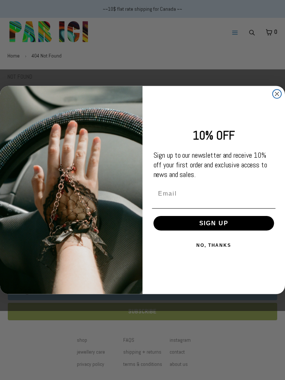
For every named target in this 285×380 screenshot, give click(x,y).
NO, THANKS (213, 245)
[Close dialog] (277, 93)
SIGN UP (214, 223)
